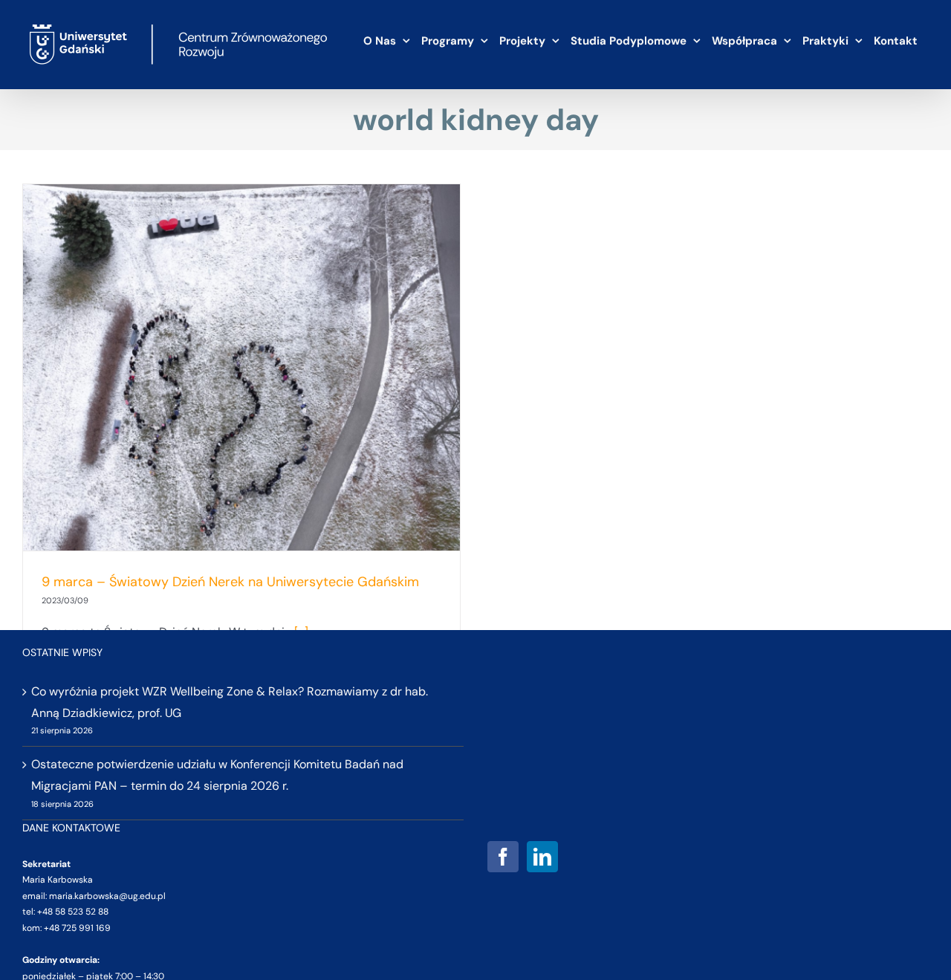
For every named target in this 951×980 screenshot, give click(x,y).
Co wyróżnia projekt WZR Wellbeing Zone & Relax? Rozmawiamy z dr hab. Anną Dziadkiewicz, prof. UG (229, 702)
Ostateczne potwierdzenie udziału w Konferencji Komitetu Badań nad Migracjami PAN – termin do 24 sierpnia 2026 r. (217, 775)
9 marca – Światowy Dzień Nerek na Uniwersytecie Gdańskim (230, 582)
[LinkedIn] (542, 856)
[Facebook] (503, 856)
